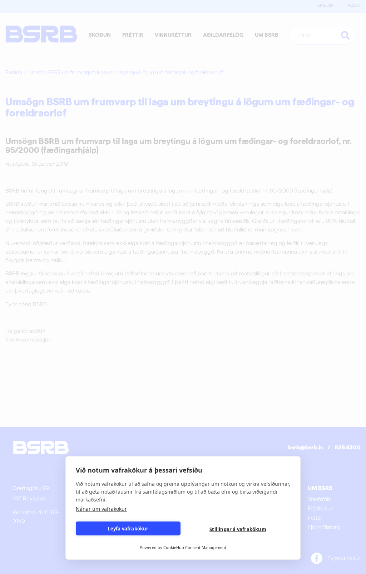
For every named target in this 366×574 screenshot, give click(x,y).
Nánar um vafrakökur (101, 508)
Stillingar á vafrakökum (237, 529)
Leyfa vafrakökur (128, 528)
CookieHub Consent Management (194, 547)
